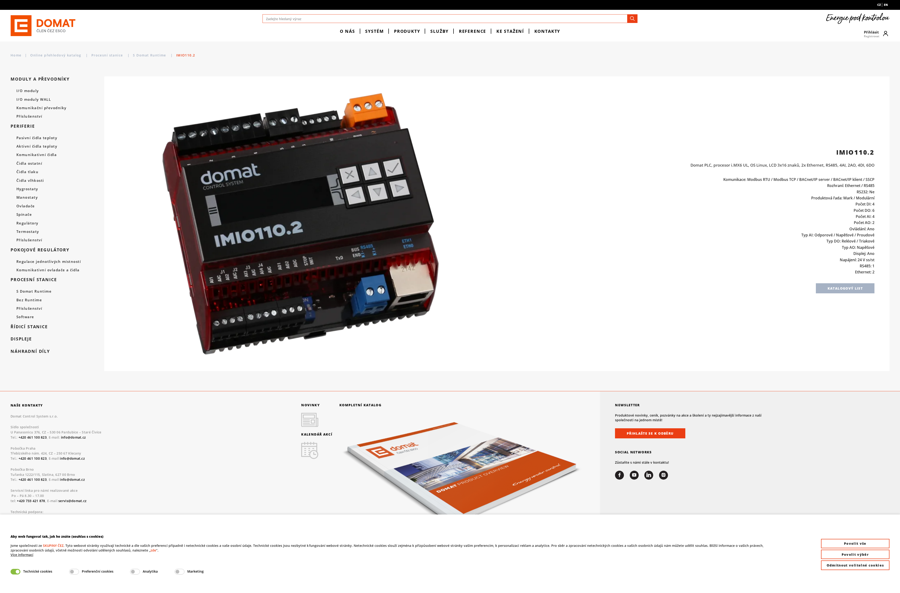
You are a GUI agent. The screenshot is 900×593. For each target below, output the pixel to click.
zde (153, 550)
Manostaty (27, 197)
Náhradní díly (30, 351)
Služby (439, 31)
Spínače (24, 215)
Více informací (22, 554)
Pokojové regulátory (40, 249)
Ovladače (25, 206)
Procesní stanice (107, 55)
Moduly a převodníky (40, 79)
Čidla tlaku (27, 172)
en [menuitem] (886, 5)
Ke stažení (510, 31)
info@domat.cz (73, 437)
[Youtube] (634, 475)
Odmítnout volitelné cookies (855, 565)
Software (25, 317)
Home (16, 55)
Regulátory (27, 223)
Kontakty (547, 31)
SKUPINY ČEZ (53, 545)
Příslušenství (29, 116)
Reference (472, 31)
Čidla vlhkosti (30, 181)
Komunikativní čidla (36, 155)
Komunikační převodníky (41, 108)
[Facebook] (619, 475)
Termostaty (27, 232)
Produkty (407, 31)
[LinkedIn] (648, 475)
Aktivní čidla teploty (36, 146)
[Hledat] (632, 18)
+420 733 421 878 (31, 501)
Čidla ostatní (29, 163)
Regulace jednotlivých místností (48, 262)
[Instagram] (663, 475)
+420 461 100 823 (33, 437)
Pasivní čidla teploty (36, 138)
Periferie (23, 126)
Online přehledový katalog (56, 55)
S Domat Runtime (150, 55)
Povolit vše (855, 543)
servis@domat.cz (72, 501)
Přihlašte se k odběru (650, 433)
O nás (347, 31)
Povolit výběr (855, 554)
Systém (374, 31)
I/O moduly (27, 91)
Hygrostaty (27, 189)
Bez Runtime (29, 300)
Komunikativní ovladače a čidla (48, 270)
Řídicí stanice (29, 326)
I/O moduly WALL (33, 99)
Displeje (21, 338)
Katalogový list (845, 288)
